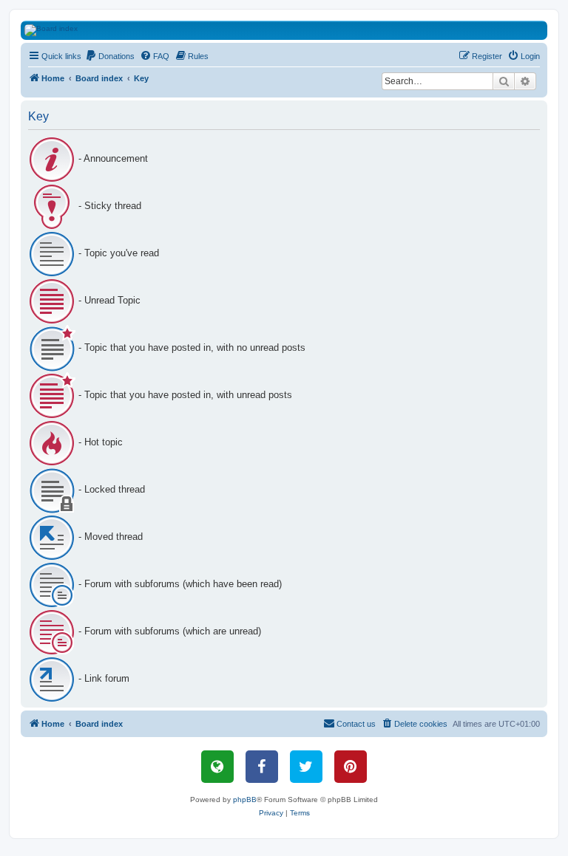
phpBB (245, 799)
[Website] (217, 766)
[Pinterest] (350, 766)
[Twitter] (306, 766)
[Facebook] (262, 766)
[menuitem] (110, 56)
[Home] (292, 30)
